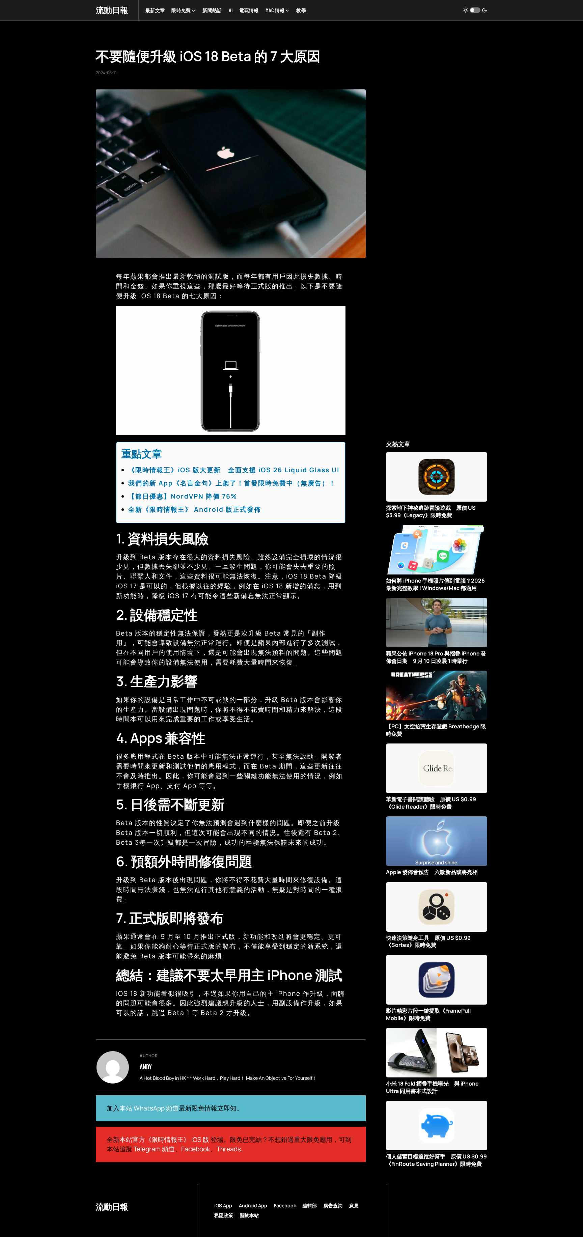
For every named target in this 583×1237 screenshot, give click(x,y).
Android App (253, 1205)
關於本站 (249, 1215)
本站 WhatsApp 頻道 (149, 1108)
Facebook (195, 1149)
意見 (354, 1205)
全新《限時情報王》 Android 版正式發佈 (194, 509)
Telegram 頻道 (154, 1149)
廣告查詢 (333, 1205)
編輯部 (310, 1205)
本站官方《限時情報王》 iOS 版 (164, 1139)
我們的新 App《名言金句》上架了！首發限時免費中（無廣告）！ (232, 483)
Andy (146, 1067)
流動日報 (112, 10)
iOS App (223, 1205)
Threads (229, 1149)
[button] (475, 10)
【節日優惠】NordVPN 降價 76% (182, 496)
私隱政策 (223, 1215)
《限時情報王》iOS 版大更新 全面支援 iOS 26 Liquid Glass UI (233, 470)
